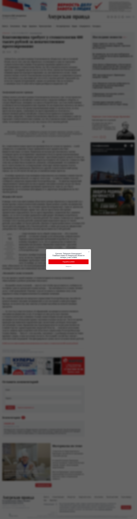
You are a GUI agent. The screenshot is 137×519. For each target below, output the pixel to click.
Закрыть (68, 266)
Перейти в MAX (69, 262)
